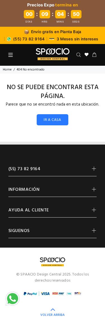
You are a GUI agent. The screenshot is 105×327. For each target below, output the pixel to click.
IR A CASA (52, 120)
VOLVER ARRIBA (52, 315)
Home (7, 69)
